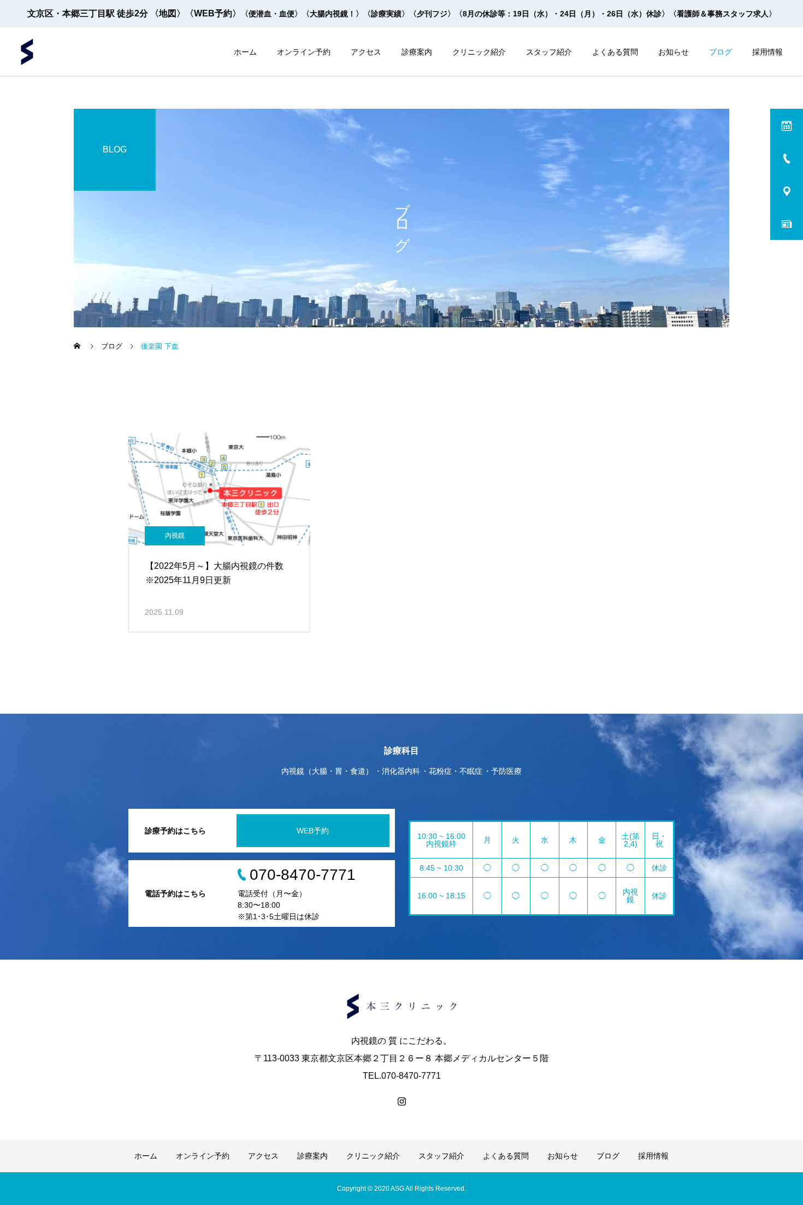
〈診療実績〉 (386, 13)
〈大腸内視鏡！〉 (332, 13)
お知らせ (673, 52)
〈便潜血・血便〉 (271, 13)
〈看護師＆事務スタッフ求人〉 (722, 13)
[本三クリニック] (27, 52)
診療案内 (417, 52)
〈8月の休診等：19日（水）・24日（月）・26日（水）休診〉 (562, 13)
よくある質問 (615, 52)
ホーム (245, 52)
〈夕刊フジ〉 (432, 13)
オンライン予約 (303, 52)
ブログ (720, 52)
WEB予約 (313, 830)
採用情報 (767, 52)
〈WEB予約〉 (213, 13)
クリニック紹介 (479, 52)
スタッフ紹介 (549, 52)
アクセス (366, 52)
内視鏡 (175, 535)
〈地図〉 (167, 13)
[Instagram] (401, 1101)
